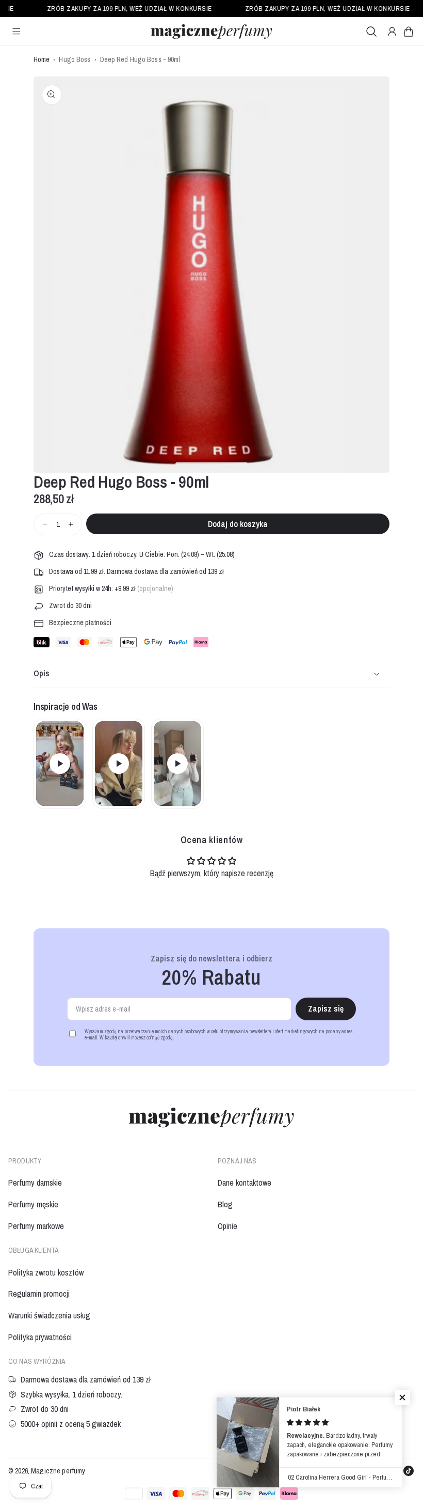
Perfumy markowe (36, 1226)
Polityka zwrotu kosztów (46, 1272)
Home (42, 59)
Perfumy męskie (33, 1204)
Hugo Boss (74, 59)
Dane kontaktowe (244, 1182)
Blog (225, 1204)
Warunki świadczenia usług (49, 1315)
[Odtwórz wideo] (60, 763)
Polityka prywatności (40, 1337)
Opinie (227, 1226)
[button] (408, 31)
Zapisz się (326, 1008)
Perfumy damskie (35, 1182)
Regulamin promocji (39, 1293)
